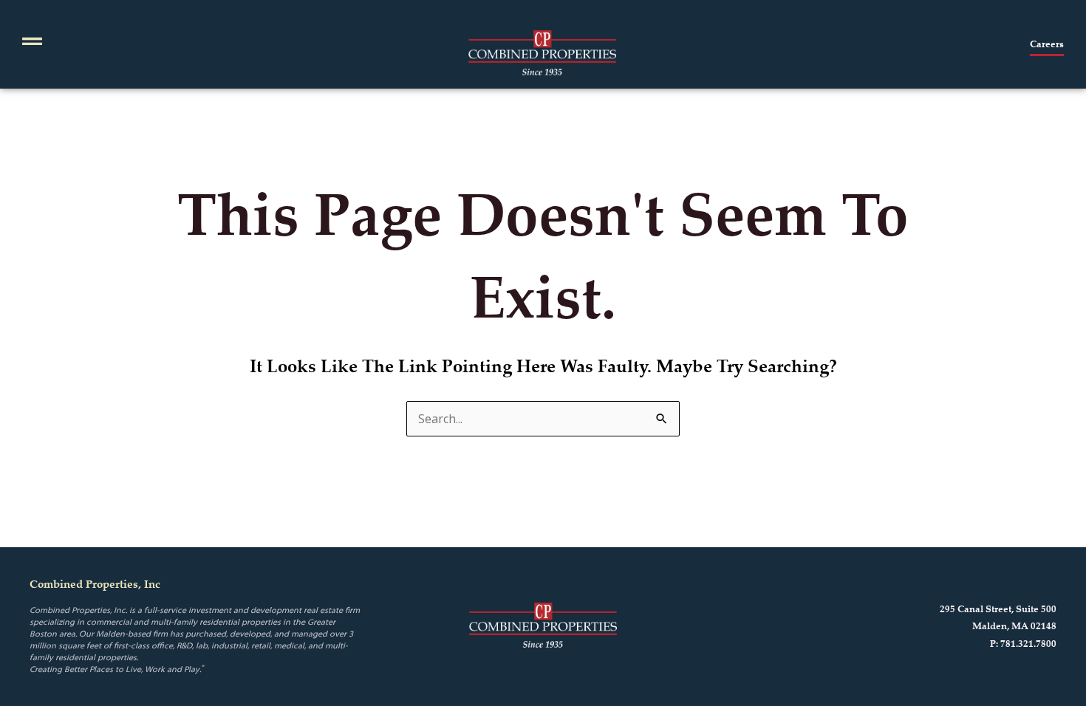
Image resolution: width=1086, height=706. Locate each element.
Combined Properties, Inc (95, 584)
